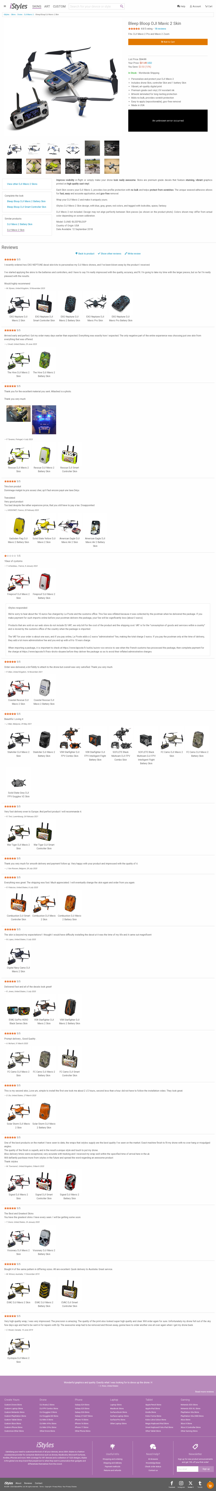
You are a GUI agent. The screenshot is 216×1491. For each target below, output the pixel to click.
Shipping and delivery (112, 1463)
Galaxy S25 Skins (82, 1408)
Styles (18, 5)
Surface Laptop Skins (119, 1416)
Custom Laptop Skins (13, 1408)
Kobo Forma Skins (153, 1416)
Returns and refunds (112, 1470)
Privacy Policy (57, 1486)
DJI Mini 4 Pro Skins (48, 1423)
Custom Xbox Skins (12, 1423)
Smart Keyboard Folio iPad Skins (159, 1427)
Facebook (172, 1487)
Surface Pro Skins (117, 1420)
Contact (38, 1483)
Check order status (153, 1466)
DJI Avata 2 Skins (47, 1405)
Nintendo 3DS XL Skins (190, 1408)
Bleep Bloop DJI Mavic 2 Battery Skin (26, 201)
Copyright (48, 1486)
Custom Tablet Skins (13, 1420)
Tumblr (200, 1487)
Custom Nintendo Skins (14, 1412)
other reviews (111, 253)
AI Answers (153, 1459)
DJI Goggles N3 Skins (49, 1416)
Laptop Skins (116, 1405)
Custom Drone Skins (13, 1405)
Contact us (153, 1470)
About (18, 1483)
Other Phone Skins (82, 1431)
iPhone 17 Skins (81, 1427)
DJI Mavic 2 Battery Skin (19, 224)
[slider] (134, 28)
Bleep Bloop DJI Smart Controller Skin (26, 207)
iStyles (6, 15)
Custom (59, 6)
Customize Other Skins (14, 1431)
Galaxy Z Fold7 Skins (84, 1416)
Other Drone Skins (47, 1431)
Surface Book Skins (118, 1412)
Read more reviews (204, 1391)
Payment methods (112, 1466)
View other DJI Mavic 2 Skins (22, 184)
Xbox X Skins (186, 1423)
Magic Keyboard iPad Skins (157, 1423)
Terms (42, 1486)
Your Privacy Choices (70, 1486)
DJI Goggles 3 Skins (48, 1412)
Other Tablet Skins (153, 1431)
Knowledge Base (153, 1463)
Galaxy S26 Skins (82, 1412)
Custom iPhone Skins (13, 1427)
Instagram (181, 1487)
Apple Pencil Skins (153, 1405)
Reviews (28, 1483)
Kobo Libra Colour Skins (155, 1420)
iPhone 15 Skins (81, 1420)
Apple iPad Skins (152, 1408)
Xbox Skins (185, 1420)
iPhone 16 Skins (81, 1423)
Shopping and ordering (112, 1459)
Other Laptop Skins (118, 1423)
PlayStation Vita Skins (190, 1412)
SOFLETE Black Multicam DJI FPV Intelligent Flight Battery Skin (146, 758)
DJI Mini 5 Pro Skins (48, 1427)
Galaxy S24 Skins (82, 1405)
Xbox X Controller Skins (191, 1427)
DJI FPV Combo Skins (49, 1408)
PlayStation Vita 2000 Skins (192, 1416)
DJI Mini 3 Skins (46, 1420)
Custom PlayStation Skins (15, 1416)
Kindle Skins (150, 1412)
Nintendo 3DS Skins (189, 1405)
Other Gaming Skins (189, 1431)
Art (47, 6)
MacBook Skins (117, 1408)
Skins (36, 6)
